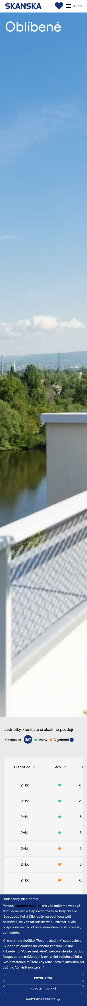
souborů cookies (28, 906)
